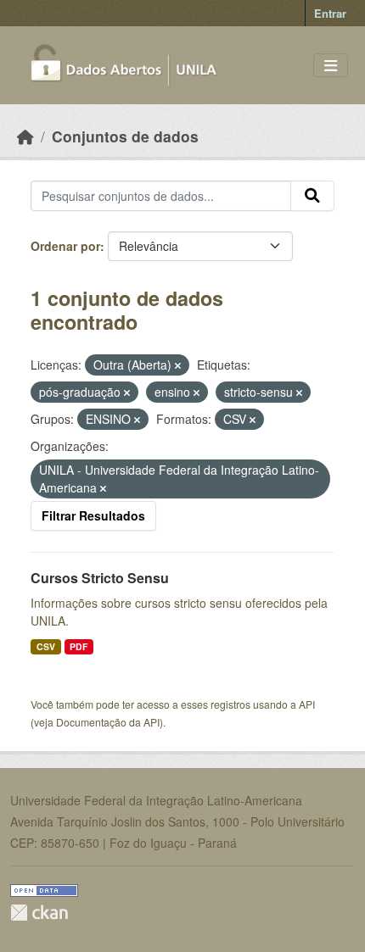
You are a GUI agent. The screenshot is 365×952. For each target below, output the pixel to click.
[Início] (25, 136)
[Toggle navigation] (330, 65)
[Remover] (178, 365)
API (307, 704)
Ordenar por (65, 245)
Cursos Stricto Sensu (100, 577)
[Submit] (312, 196)
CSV (45, 646)
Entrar (330, 13)
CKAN (39, 912)
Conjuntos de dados (125, 136)
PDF (78, 646)
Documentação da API (108, 722)
